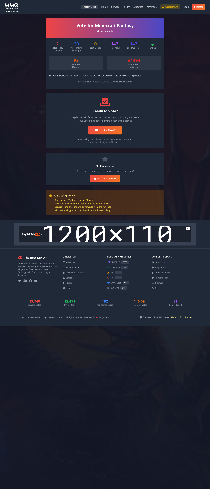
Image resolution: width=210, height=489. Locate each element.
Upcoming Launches (75, 272)
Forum (126, 6)
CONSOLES (119, 282)
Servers (115, 6)
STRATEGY (118, 267)
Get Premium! (171, 6)
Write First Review (107, 178)
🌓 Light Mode (89, 6)
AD (188, 228)
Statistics (138, 6)
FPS (115, 277)
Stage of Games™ (50, 317)
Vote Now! (107, 130)
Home (104, 6)
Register (198, 6)
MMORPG (119, 262)
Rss (156, 288)
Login (187, 6)
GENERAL (117, 288)
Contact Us (160, 262)
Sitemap (159, 283)
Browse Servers (73, 267)
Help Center (160, 267)
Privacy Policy (161, 277)
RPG (115, 272)
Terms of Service (162, 272)
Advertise (152, 6)
